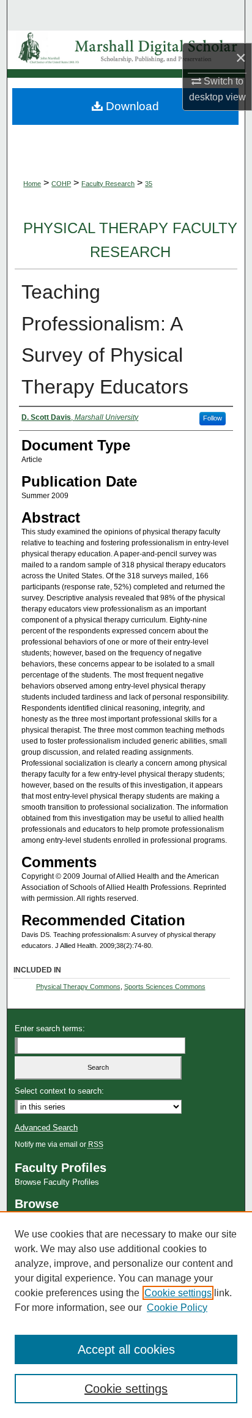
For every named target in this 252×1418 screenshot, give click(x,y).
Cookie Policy (177, 1307)
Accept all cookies (126, 1349)
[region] (126, 1314)
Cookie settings (178, 1293)
